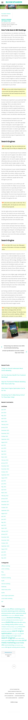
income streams (23, 617)
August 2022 (4, 478)
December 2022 (5, 466)
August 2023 (4, 442)
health (2, 580)
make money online (6, 589)
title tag (7, 647)
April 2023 (3, 454)
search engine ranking (16, 633)
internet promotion (14, 620)
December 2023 (5, 430)
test (2, 601)
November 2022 (5, 469)
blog (2, 571)
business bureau (11, 615)
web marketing (12, 647)
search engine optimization (6, 20)
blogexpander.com (8, 652)
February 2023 (4, 460)
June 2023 (3, 448)
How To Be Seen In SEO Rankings (13, 30)
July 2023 (3, 445)
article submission (17, 613)
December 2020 (5, 537)
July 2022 (3, 480)
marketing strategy (10, 626)
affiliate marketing (5, 566)
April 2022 (3, 489)
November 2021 (5, 504)
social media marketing (6, 598)
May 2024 (3, 415)
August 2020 (4, 549)
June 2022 (3, 483)
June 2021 (3, 519)
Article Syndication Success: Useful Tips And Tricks (13, 352)
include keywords (5, 23)
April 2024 (3, 418)
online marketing (18, 628)
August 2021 (4, 513)
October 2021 (4, 507)
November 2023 (5, 433)
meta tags (16, 626)
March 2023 (4, 457)
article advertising (9, 611)
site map (9, 26)
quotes (3, 592)
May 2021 (3, 522)
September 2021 (5, 510)
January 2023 (4, 463)
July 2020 (3, 552)
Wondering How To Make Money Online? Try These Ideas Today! (13, 396)
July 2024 (3, 409)
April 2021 (3, 525)
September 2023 (5, 439)
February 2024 (4, 424)
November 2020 (5, 540)
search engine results (15, 636)
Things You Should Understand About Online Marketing (12, 369)
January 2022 (4, 498)
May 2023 (3, 451)
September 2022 (5, 475)
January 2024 (4, 427)
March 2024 (4, 421)
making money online (11, 624)
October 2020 (4, 543)
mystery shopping (5, 628)
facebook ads (3, 617)
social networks (17, 645)
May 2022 (3, 486)
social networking (9, 645)
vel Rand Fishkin (5, 13)
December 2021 (5, 501)
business (3, 574)
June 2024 (3, 412)
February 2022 (4, 495)
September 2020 (5, 546)
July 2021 (3, 516)
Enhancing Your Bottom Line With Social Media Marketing (14, 347)
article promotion (6, 613)
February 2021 (4, 531)
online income (11, 628)
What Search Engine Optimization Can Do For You (13, 389)
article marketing (5, 568)
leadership (3, 586)
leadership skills (18, 622)
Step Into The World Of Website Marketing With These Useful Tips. (13, 383)
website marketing (21, 647)
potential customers (6, 631)
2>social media (5, 609)
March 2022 (4, 492)
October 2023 (4, 436)
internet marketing (5, 583)
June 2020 (3, 555)
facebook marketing (6, 577)
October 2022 (4, 472)
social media (18, 640)
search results (4, 640)
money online (21, 626)
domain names (19, 615)
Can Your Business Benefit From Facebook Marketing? (13, 376)
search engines (11, 24)
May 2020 (3, 558)
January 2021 (4, 534)
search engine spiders (19, 638)
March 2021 (4, 528)
